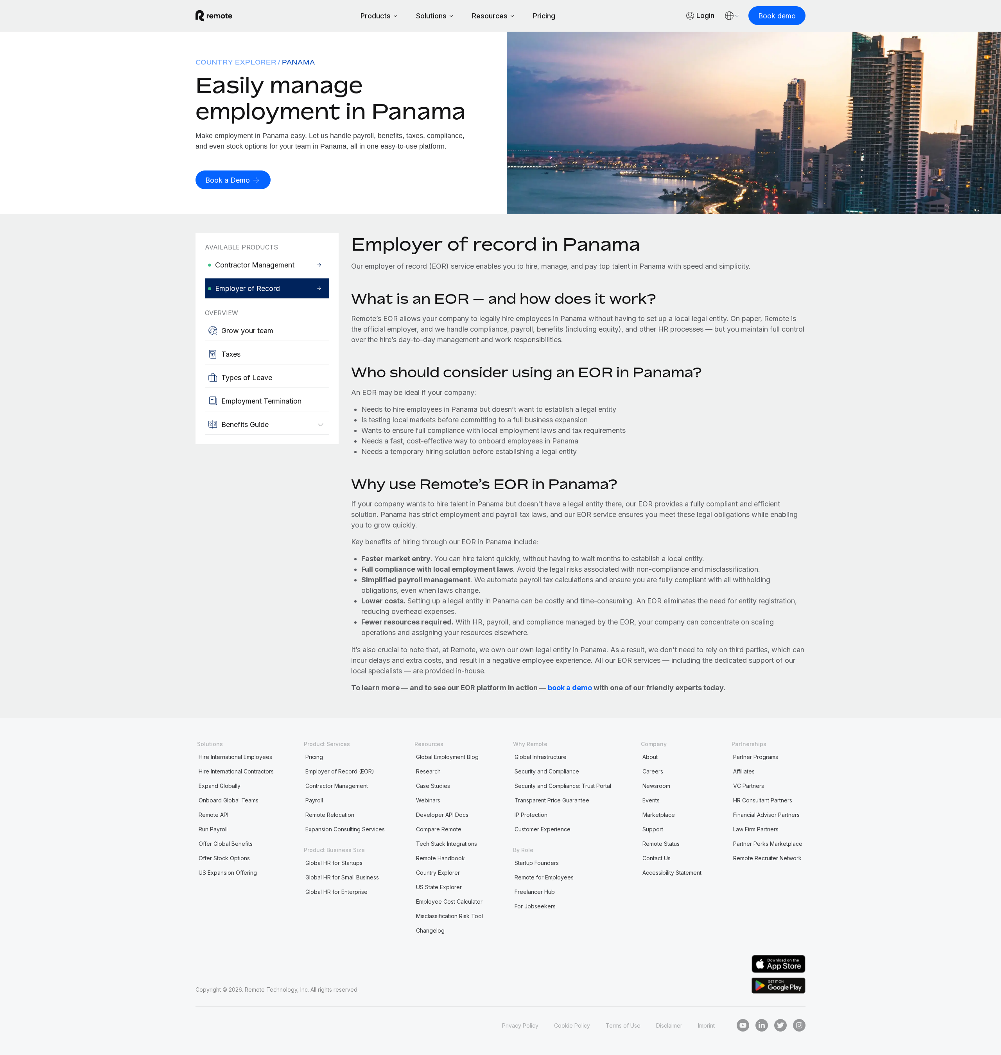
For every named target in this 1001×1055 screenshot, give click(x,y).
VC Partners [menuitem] (748, 785)
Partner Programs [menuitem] (755, 757)
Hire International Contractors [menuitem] (236, 771)
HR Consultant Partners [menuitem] (762, 800)
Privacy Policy (520, 1025)
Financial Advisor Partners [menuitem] (766, 814)
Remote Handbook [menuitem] (440, 858)
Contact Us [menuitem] (656, 858)
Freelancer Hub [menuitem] (535, 891)
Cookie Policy (572, 1025)
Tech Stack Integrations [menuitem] (446, 843)
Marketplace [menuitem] (658, 814)
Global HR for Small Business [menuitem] (342, 877)
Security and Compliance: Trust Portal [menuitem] (563, 785)
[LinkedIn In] (761, 1025)
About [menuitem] (650, 757)
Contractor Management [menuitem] (336, 785)
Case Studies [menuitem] (433, 785)
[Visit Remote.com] (214, 16)
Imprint (706, 1025)
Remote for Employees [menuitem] (544, 877)
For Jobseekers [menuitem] (535, 906)
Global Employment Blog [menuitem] (447, 757)
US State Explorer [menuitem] (439, 887)
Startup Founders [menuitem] (537, 862)
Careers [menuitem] (652, 771)
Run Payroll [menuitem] (213, 829)
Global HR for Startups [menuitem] (333, 862)
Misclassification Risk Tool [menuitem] (449, 916)
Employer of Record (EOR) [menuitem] (339, 771)
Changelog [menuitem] (430, 930)
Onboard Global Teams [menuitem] (228, 800)
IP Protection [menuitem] (531, 814)
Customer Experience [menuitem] (542, 829)
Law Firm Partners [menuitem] (756, 829)
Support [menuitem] (652, 829)
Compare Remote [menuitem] (438, 829)
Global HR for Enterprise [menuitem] (336, 891)
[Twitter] (780, 1025)
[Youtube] (743, 1025)
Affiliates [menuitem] (744, 771)
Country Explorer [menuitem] (236, 62)
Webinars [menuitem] (428, 800)
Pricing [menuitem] (314, 757)
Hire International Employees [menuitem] (235, 757)
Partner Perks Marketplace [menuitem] (767, 843)
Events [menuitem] (651, 800)
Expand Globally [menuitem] (219, 785)
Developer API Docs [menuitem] (442, 814)
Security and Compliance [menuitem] (547, 771)
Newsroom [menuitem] (656, 785)
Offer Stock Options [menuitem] (224, 858)
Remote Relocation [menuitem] (329, 814)
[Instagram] (799, 1025)
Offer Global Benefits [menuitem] (226, 843)
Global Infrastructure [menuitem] (541, 757)
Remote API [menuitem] (213, 814)
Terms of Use (623, 1025)
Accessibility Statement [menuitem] (671, 872)
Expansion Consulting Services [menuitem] (345, 829)
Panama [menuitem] (298, 62)
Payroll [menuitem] (314, 800)
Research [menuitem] (428, 771)
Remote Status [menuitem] (661, 843)
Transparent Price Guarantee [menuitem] (552, 800)
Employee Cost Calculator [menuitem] (449, 901)
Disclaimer (669, 1025)
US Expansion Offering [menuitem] (228, 872)
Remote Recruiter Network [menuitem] (767, 858)
